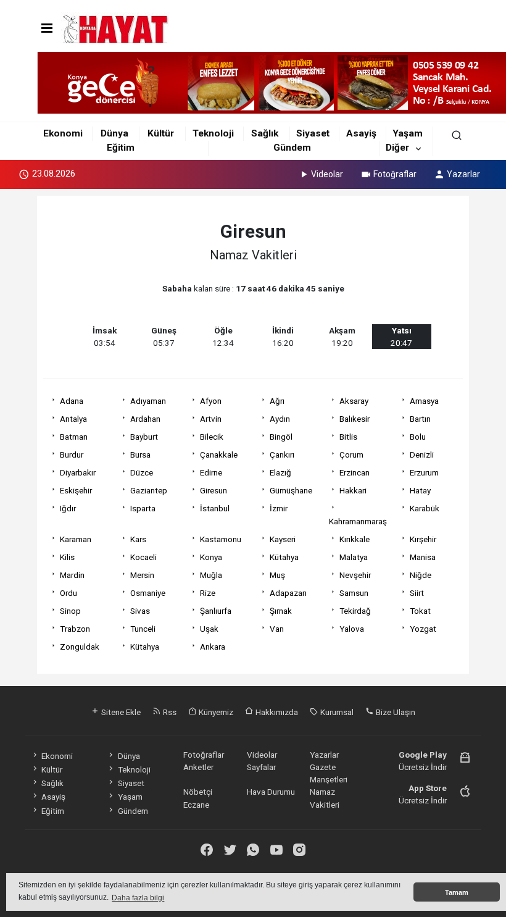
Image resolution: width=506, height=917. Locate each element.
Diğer (397, 147)
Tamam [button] (456, 892)
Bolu (418, 437)
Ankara (212, 646)
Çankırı (282, 454)
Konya (211, 557)
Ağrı (277, 401)
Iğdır (68, 508)
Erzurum (424, 472)
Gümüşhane (291, 490)
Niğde (420, 575)
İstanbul (215, 508)
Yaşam (407, 133)
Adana (71, 401)
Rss (168, 712)
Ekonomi (63, 133)
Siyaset (313, 133)
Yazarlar (463, 174)
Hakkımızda (276, 712)
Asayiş (361, 133)
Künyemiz (215, 712)
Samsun (353, 593)
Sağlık (264, 133)
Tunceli (143, 629)
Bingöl (281, 437)
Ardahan (145, 419)
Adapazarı (288, 593)
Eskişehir (76, 490)
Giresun (213, 490)
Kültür (160, 133)
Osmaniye (147, 593)
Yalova (351, 629)
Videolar (327, 174)
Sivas (140, 611)
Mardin (72, 575)
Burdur (71, 454)
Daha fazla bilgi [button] (138, 898)
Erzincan (354, 472)
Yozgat (423, 629)
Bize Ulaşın (394, 712)
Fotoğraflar (395, 174)
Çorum (351, 454)
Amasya (424, 401)
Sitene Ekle (120, 712)
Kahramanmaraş (358, 521)
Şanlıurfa (215, 611)
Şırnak (281, 611)
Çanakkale (219, 454)
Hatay (420, 490)
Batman (74, 437)
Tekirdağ (355, 611)
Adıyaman (148, 401)
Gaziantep (148, 490)
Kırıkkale (354, 539)
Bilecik (211, 437)
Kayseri (283, 539)
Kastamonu (220, 539)
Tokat (420, 611)
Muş (277, 575)
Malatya (353, 557)
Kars (138, 539)
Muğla (211, 575)
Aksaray (353, 401)
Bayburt (144, 437)
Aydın (280, 419)
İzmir (279, 508)
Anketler (198, 767)
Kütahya (284, 557)
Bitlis (348, 437)
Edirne (211, 472)
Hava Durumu (271, 792)
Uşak (209, 629)
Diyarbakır (78, 472)
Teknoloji (213, 133)
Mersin (142, 575)
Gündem (292, 147)
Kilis (67, 557)
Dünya (114, 133)
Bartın (420, 419)
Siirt (417, 593)
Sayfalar (261, 767)
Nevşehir (355, 575)
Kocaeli (143, 557)
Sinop (70, 611)
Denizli (422, 454)
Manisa (423, 557)
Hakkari (353, 490)
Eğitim (121, 147)
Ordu (68, 593)
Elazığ (280, 472)
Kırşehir (423, 539)
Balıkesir (354, 419)
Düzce (141, 472)
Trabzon (75, 629)
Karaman (75, 539)
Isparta (143, 508)
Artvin (211, 419)
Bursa (140, 454)
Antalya (73, 419)
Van (277, 629)
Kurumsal (336, 712)
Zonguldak (79, 646)
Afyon (211, 401)
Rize (207, 593)
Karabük (424, 508)
